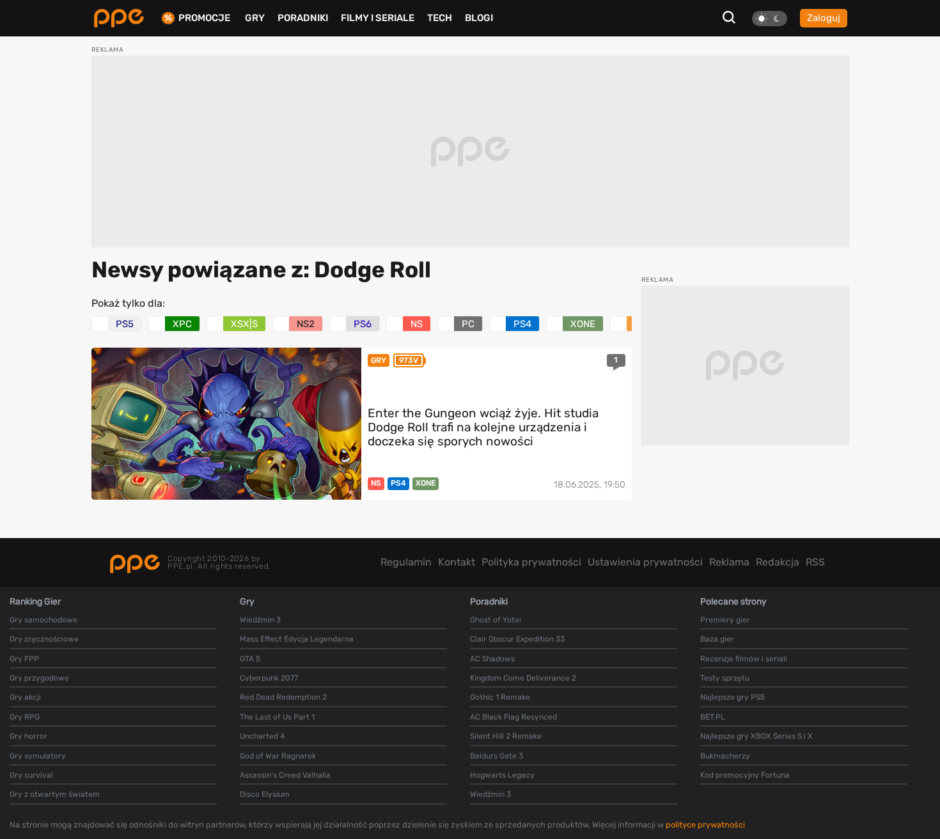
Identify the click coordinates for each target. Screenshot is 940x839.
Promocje (204, 18)
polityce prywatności (705, 824)
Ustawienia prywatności (645, 562)
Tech (439, 18)
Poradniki (303, 18)
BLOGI (479, 18)
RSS (815, 562)
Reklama (729, 562)
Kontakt (456, 562)
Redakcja (777, 562)
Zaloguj (823, 18)
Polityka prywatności (531, 562)
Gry (255, 18)
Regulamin (406, 562)
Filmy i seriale (377, 18)
